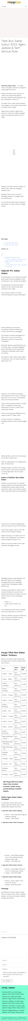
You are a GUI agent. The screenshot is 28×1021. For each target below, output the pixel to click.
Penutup (9, 266)
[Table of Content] (14, 253)
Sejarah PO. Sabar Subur (12, 257)
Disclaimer (24, 1018)
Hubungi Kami (10, 1018)
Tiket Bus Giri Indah (11, 245)
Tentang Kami (4, 1018)
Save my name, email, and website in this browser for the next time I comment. (14, 974)
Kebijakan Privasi (17, 1018)
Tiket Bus (5, 932)
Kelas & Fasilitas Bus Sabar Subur (17, 259)
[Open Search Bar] (25, 6)
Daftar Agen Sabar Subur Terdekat (17, 264)
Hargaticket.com (13, 1017)
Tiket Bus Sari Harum (11, 243)
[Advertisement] (14, 23)
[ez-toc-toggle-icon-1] (14, 254)
